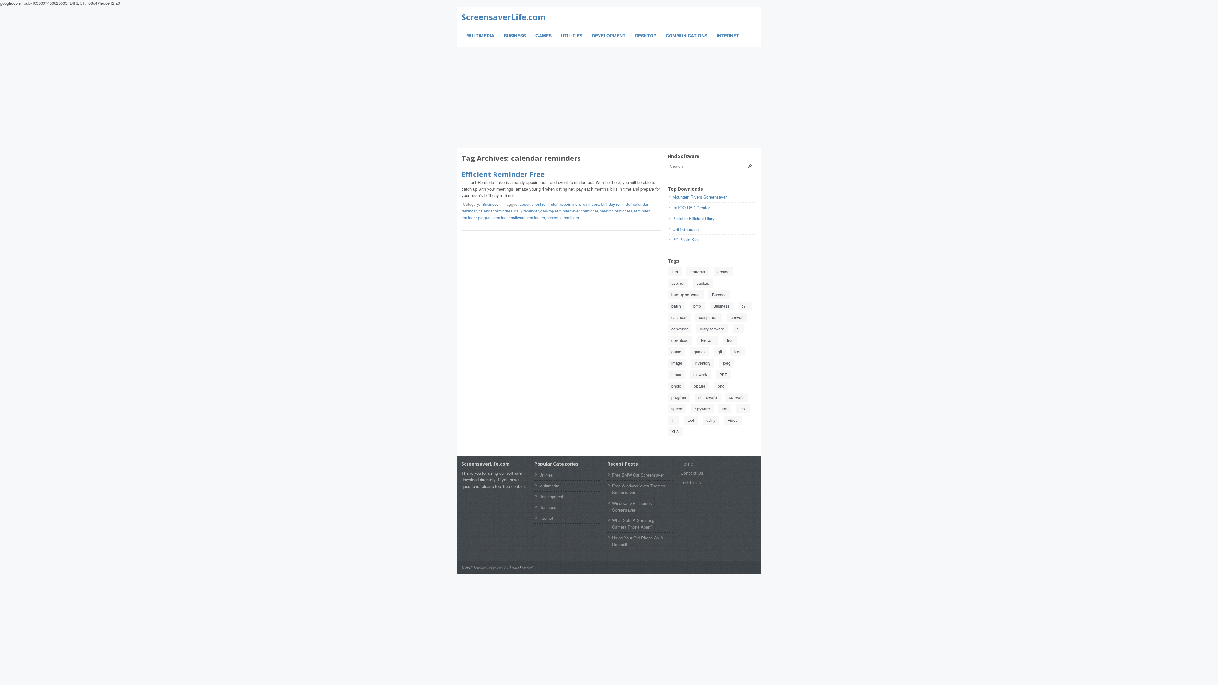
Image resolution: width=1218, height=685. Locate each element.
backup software (685, 294)
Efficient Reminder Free (503, 174)
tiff (673, 420)
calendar (679, 317)
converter (679, 328)
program (678, 397)
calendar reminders (495, 210)
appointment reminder (538, 204)
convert (737, 317)
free (730, 340)
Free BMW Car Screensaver (638, 475)
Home (686, 464)
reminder (641, 210)
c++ (745, 306)
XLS (675, 431)
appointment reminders (579, 204)
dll (739, 328)
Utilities (571, 35)
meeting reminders (616, 210)
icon (738, 351)
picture (699, 385)
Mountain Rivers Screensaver (699, 197)
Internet (728, 35)
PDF (723, 374)
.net (674, 271)
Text (743, 408)
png (721, 385)
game (676, 351)
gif (720, 351)
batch (676, 306)
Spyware (702, 408)
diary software (712, 328)
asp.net (677, 283)
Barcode (719, 294)
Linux (676, 374)
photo (676, 385)
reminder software (510, 217)
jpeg (726, 363)
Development (608, 35)
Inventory (702, 363)
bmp (697, 306)
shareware (707, 397)
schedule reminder (563, 217)
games (699, 351)
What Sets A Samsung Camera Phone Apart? (633, 523)
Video (733, 420)
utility (710, 420)
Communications (686, 35)
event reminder (585, 210)
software (736, 397)
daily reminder (526, 210)
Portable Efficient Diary (693, 218)
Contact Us (691, 473)
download (680, 340)
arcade (723, 271)
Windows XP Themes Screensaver (632, 506)
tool (691, 420)
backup (703, 283)
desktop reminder (555, 210)
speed (676, 408)
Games (543, 35)
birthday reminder (616, 204)
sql (724, 408)
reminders (536, 217)
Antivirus (697, 271)
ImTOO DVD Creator (691, 208)
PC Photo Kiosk (687, 240)
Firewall (708, 340)
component (708, 317)
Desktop (645, 35)
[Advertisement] (609, 97)
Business (515, 35)
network (700, 374)
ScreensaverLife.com (504, 17)
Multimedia (480, 35)
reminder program (477, 217)
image (676, 363)
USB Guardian (685, 229)
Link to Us (690, 483)
